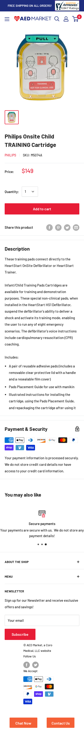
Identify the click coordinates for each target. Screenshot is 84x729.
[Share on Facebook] (49, 227)
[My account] (66, 18)
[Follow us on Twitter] (35, 665)
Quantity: (12, 192)
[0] (75, 19)
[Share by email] (76, 227)
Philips (10, 155)
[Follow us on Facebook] (26, 665)
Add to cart (42, 209)
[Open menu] (7, 19)
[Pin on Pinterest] (58, 227)
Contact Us (61, 723)
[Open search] (57, 18)
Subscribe (20, 634)
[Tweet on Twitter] (67, 227)
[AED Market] (32, 19)
